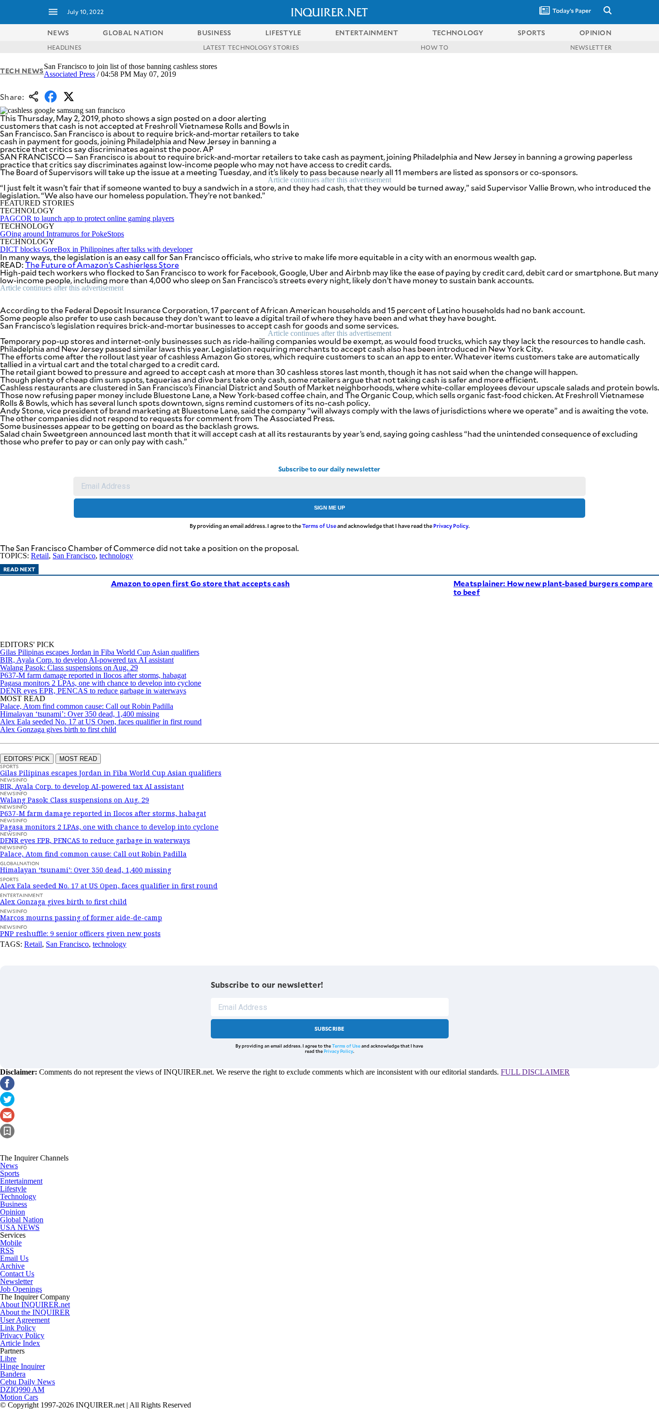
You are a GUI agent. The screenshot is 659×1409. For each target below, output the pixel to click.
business (214, 32)
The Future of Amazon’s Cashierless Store (102, 265)
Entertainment (21, 1181)
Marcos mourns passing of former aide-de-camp (81, 917)
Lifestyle (13, 1189)
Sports (9, 1173)
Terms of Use (319, 525)
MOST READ (78, 758)
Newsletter (16, 1281)
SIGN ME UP (329, 508)
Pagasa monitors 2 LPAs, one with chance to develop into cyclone (100, 683)
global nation (133, 32)
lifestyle (283, 32)
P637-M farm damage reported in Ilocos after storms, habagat (93, 675)
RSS (7, 1250)
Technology (18, 1196)
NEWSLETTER (591, 47)
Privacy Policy (450, 525)
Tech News (22, 70)
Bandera (13, 1374)
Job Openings (21, 1289)
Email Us (14, 1258)
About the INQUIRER (35, 1312)
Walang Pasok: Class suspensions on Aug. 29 (69, 667)
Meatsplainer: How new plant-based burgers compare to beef (553, 587)
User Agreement (25, 1320)
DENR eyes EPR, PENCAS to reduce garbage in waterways (93, 691)
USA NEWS (20, 1227)
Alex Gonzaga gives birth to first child (58, 729)
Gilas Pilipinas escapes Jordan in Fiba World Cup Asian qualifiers (99, 652)
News (58, 32)
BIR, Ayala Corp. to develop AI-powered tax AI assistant (87, 660)
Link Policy (18, 1328)
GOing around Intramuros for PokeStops (62, 234)
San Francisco (74, 556)
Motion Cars (19, 1397)
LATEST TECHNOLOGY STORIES (251, 47)
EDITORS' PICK (27, 758)
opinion (595, 32)
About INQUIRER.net (35, 1304)
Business (13, 1204)
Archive (12, 1266)
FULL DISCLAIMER (535, 1072)
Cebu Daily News (27, 1382)
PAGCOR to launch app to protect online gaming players (87, 218)
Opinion (12, 1212)
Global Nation (21, 1220)
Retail (40, 556)
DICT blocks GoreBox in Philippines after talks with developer (96, 249)
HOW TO (434, 47)
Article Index (20, 1343)
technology (458, 32)
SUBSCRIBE (330, 1028)
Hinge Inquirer (22, 1366)
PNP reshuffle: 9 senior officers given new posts (80, 933)
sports (532, 32)
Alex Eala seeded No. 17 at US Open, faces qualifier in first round (101, 722)
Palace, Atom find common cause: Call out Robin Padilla (86, 706)
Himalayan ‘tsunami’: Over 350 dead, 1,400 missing (79, 714)
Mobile (11, 1243)
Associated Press (69, 74)
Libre (8, 1358)
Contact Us (17, 1274)
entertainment (366, 32)
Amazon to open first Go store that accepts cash (200, 583)
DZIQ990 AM (22, 1389)
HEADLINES (64, 47)
